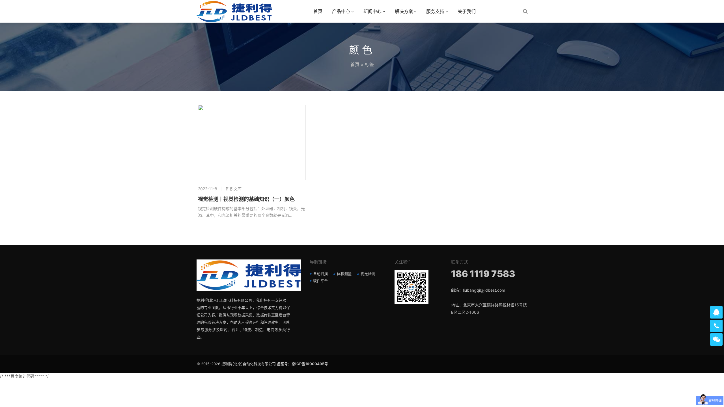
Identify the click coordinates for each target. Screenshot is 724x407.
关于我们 (467, 11)
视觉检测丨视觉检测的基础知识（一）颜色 (246, 199)
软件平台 (320, 280)
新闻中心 (372, 11)
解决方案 (404, 11)
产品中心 (341, 11)
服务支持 (435, 11)
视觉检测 (368, 273)
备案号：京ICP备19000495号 (302, 363)
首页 (317, 11)
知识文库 (234, 188)
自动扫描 (320, 273)
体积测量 (344, 273)
